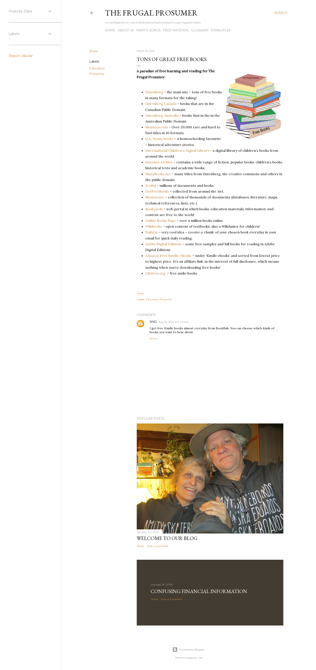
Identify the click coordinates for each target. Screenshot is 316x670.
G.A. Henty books (159, 138)
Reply (154, 338)
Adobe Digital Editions (163, 244)
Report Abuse (21, 56)
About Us (126, 30)
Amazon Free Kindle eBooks (168, 255)
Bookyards (154, 209)
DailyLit (151, 232)
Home (110, 30)
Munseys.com (156, 127)
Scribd (150, 185)
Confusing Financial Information (199, 591)
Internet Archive (159, 162)
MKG (153, 322)
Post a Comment (158, 546)
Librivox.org (155, 273)
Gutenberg (154, 92)
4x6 (200, 657)
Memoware (154, 197)
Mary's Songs (148, 30)
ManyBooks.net (158, 174)
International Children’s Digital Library (177, 150)
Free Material (176, 30)
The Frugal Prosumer (151, 13)
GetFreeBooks (157, 191)
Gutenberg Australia (162, 115)
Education (97, 68)
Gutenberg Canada (160, 103)
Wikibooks (153, 226)
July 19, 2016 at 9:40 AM (173, 322)
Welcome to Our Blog (167, 538)
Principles (221, 30)
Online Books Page (160, 220)
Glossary (200, 30)
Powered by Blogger (192, 649)
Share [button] (93, 51)
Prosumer (96, 74)
